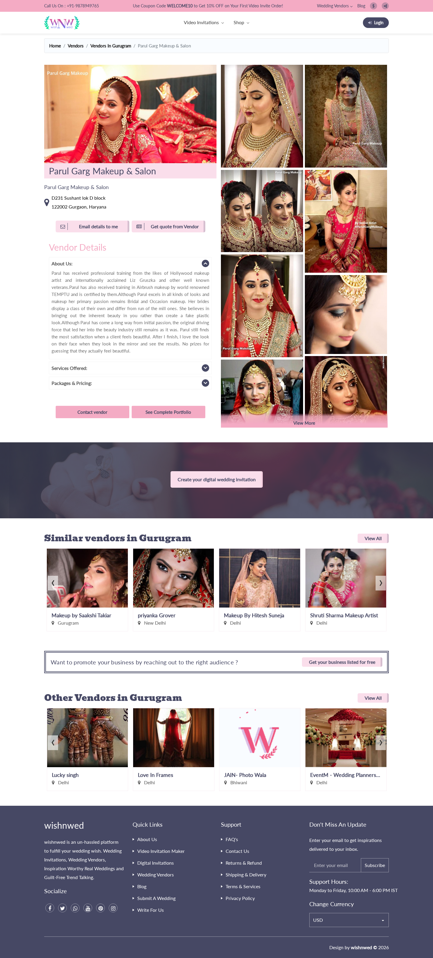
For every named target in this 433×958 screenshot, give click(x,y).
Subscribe (375, 865)
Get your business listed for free (342, 662)
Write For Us (150, 910)
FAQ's (232, 839)
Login (379, 22)
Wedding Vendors (333, 5)
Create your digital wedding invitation (217, 479)
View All (373, 538)
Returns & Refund (244, 863)
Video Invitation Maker (161, 851)
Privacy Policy (240, 898)
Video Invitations (201, 22)
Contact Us (237, 851)
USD (318, 920)
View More (304, 423)
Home (55, 45)
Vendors (76, 45)
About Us (147, 839)
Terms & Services (243, 886)
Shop (239, 22)
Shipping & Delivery (246, 874)
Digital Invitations (155, 863)
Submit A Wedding (156, 898)
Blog (361, 5)
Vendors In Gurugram (110, 45)
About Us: (62, 263)
